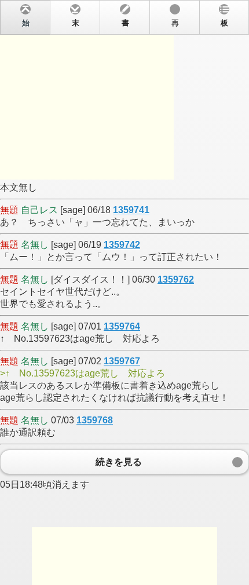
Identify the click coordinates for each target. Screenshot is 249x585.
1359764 (122, 326)
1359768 (94, 420)
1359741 (131, 210)
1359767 (122, 361)
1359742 (122, 245)
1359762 (176, 279)
